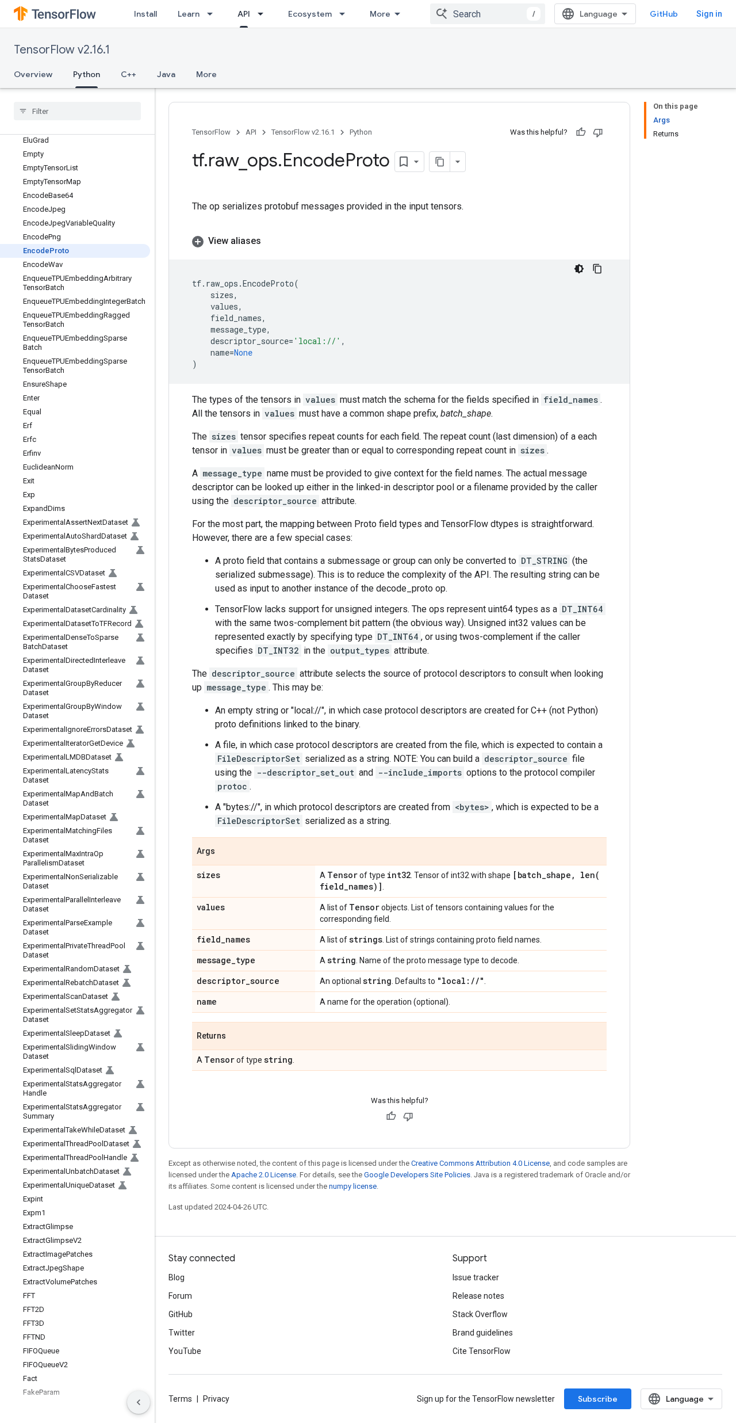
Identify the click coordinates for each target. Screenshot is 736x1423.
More (380, 14)
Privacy (216, 1398)
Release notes (478, 1295)
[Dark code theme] (579, 269)
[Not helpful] (598, 132)
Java (166, 74)
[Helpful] (580, 132)
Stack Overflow (480, 1314)
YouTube (184, 1351)
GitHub (664, 14)
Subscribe (598, 1399)
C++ (128, 74)
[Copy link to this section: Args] (226, 852)
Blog (176, 1277)
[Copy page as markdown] (440, 161)
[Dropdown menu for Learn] (213, 14)
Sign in (709, 13)
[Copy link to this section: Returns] (237, 1037)
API (243, 14)
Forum (180, 1295)
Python (86, 74)
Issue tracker (476, 1277)
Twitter (181, 1332)
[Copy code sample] (597, 269)
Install (145, 14)
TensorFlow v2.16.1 (62, 50)
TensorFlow (211, 132)
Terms (180, 1398)
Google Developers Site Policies (417, 1174)
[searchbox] (77, 111)
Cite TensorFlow (482, 1351)
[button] (399, 241)
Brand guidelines (483, 1332)
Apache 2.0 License (263, 1174)
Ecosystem (310, 14)
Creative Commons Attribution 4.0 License (480, 1163)
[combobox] (487, 13)
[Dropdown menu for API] (264, 14)
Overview (33, 74)
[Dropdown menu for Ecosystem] (345, 14)
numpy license (353, 1186)
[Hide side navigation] (138, 1402)
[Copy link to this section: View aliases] (272, 241)
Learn (189, 14)
